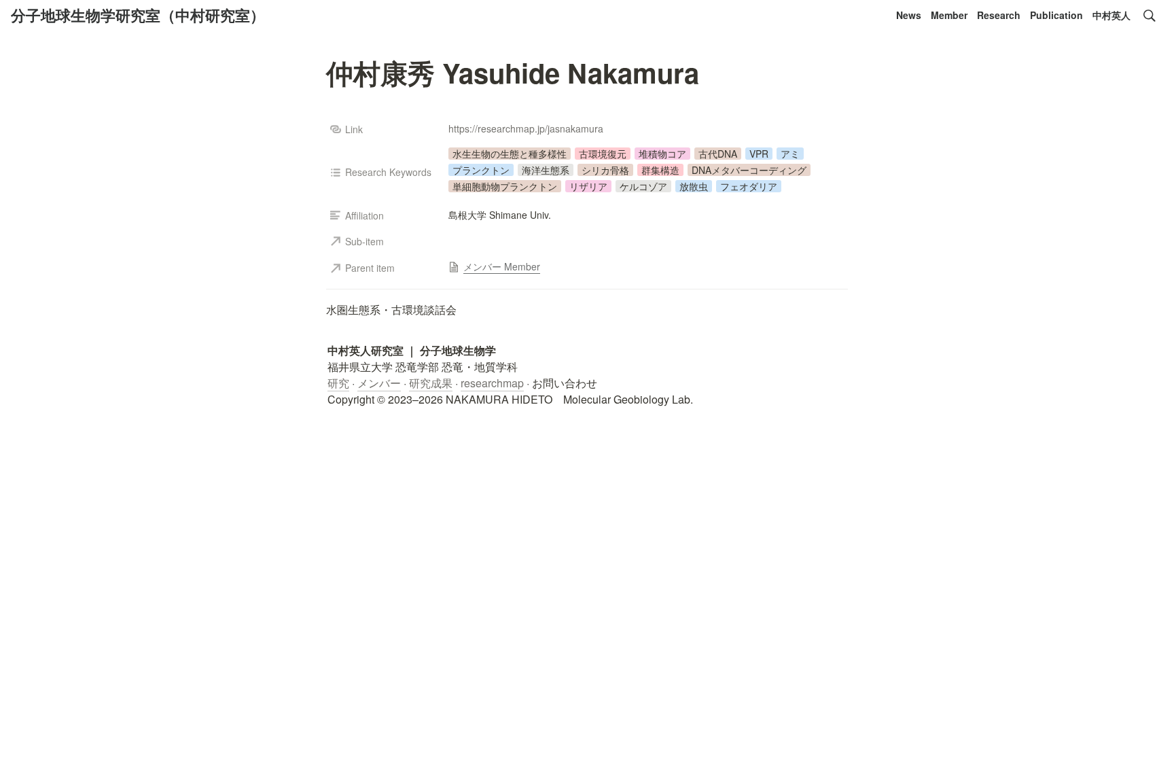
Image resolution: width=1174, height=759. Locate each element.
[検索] (1149, 15)
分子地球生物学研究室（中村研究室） (138, 15)
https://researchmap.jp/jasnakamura (525, 128)
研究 (338, 383)
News (908, 15)
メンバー (379, 383)
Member (949, 15)
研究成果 (430, 383)
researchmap (492, 383)
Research (998, 15)
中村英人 (1111, 15)
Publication (1056, 15)
